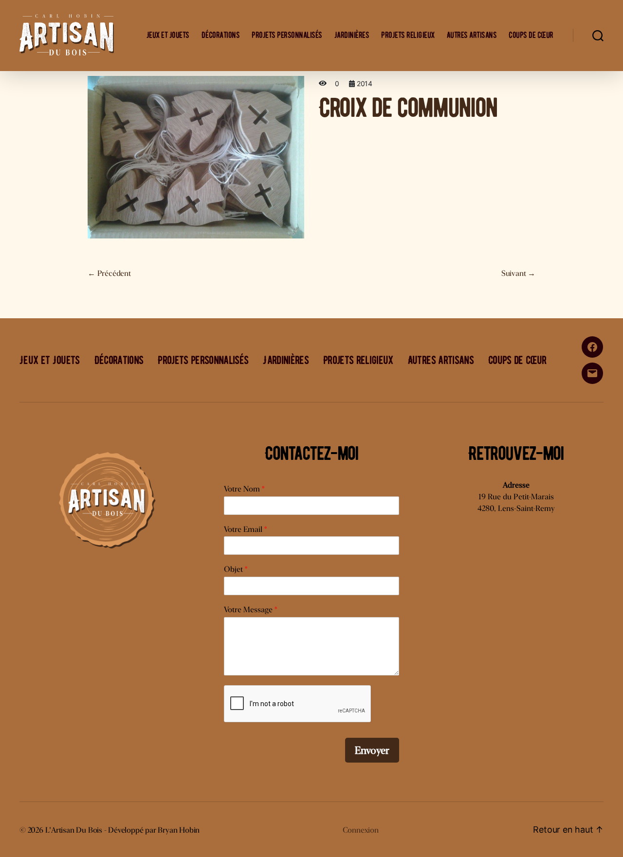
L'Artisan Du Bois (73, 830)
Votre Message (250, 609)
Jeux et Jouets (168, 35)
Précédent (109, 273)
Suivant (518, 273)
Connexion (361, 830)
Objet (235, 569)
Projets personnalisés (287, 35)
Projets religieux (408, 35)
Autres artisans (472, 35)
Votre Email (245, 529)
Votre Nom (244, 488)
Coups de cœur (531, 35)
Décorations (221, 35)
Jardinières (351, 35)
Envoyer (372, 750)
